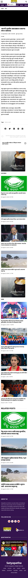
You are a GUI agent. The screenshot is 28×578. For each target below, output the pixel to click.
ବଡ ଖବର (9, 568)
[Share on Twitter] (9, 129)
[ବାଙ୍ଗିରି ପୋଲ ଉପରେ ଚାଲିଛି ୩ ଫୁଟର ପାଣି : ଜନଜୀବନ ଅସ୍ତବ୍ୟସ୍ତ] (14, 259)
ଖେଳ (25, 570)
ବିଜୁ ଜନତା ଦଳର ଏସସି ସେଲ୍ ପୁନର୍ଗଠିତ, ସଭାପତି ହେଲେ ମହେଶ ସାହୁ (13, 193)
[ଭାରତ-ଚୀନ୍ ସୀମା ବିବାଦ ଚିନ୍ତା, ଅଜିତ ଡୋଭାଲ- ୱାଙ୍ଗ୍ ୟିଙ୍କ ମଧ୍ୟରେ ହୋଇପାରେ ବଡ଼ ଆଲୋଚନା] (14, 233)
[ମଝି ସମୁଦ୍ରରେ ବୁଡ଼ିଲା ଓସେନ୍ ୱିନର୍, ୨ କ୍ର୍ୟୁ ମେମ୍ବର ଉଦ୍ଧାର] (14, 208)
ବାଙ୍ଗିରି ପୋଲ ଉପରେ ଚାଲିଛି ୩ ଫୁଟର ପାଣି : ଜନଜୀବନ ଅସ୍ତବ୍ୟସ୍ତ (13, 270)
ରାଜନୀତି (16, 5)
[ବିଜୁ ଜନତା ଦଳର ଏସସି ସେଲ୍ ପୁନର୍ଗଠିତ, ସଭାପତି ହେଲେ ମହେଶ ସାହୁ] (14, 183)
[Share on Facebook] (5, 129)
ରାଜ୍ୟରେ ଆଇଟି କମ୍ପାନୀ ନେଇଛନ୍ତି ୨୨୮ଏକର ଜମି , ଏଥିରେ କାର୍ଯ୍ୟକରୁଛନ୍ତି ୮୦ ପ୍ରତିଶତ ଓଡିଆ (16, 136)
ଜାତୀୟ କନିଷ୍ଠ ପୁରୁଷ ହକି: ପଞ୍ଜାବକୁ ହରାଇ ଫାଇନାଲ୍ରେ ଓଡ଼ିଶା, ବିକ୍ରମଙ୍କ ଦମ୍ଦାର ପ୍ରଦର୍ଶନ (12, 347)
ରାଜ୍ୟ (3, 36)
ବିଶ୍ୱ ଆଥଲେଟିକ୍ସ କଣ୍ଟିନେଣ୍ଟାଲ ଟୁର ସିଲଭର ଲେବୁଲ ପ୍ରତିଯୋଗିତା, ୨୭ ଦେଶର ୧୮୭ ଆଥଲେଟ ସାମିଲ (12, 321)
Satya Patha (20, 33)
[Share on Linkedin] (22, 129)
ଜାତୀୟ (21, 5)
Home (2, 5)
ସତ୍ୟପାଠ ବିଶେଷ (14, 572)
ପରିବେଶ (3, 570)
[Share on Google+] (14, 129)
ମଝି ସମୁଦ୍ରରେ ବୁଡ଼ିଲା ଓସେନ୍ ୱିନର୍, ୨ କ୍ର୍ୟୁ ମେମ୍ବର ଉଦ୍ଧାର (13, 219)
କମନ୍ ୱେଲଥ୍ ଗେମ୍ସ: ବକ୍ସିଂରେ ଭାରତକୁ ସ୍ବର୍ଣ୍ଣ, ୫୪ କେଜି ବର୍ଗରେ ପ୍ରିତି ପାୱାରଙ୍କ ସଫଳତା (14, 373)
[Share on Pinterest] (18, 129)
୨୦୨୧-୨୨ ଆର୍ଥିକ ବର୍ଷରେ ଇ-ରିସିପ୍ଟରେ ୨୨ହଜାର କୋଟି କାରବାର (11, 143)
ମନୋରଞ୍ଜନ (15, 570)
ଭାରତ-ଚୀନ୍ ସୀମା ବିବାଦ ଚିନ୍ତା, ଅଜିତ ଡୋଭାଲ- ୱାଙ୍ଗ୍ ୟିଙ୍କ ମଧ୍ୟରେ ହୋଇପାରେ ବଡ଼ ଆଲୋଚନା (13, 244)
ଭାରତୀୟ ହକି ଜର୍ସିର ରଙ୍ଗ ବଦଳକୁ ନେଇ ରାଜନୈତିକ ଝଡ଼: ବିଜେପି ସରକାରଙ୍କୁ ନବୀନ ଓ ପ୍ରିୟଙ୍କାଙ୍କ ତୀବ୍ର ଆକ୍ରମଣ (13, 399)
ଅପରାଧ (20, 570)
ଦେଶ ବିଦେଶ (9, 570)
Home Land (8, 122)
